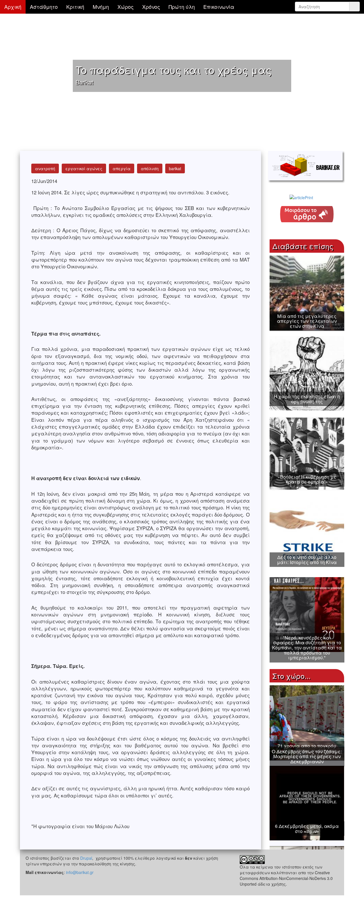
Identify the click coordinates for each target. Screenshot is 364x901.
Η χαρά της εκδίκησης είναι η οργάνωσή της (307, 399)
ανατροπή (45, 168)
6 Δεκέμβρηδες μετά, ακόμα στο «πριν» (307, 828)
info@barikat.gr (80, 872)
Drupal (86, 858)
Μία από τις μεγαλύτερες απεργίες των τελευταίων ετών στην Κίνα (307, 321)
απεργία (122, 168)
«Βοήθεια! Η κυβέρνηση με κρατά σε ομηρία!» (307, 479)
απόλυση (150, 168)
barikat (175, 168)
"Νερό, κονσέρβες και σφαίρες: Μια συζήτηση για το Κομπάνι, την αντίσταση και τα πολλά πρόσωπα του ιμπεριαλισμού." (307, 647)
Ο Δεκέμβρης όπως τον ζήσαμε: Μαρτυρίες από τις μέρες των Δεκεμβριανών (307, 756)
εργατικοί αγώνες (83, 168)
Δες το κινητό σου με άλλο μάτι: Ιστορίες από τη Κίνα (307, 559)
